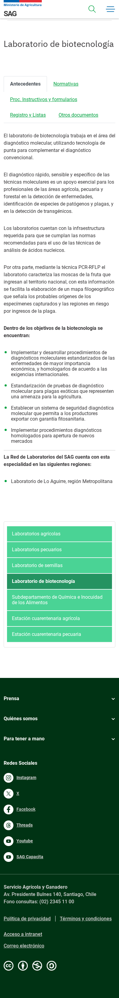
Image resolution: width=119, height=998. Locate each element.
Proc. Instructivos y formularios (43, 99)
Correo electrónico (24, 946)
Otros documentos (78, 115)
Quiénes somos (21, 718)
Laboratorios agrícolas (36, 534)
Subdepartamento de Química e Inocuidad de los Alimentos (57, 599)
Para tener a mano (24, 739)
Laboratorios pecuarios (37, 549)
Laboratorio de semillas (37, 565)
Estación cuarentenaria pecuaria (46, 634)
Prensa (11, 698)
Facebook (25, 809)
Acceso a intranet (23, 934)
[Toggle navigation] (92, 9)
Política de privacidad (27, 919)
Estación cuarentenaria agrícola (46, 618)
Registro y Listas (28, 115)
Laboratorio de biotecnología (43, 581)
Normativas (65, 84)
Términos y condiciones (86, 919)
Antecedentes (25, 84)
